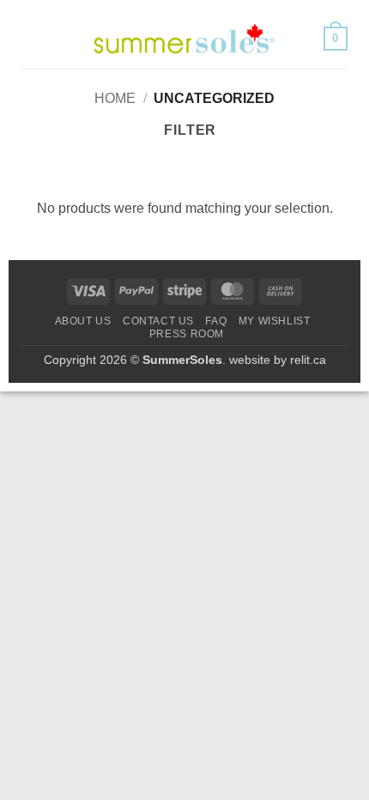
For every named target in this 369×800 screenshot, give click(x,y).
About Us (83, 321)
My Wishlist (275, 321)
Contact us (158, 321)
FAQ (216, 321)
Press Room (186, 334)
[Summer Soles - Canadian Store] (184, 38)
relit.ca (308, 360)
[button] (31, 38)
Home (115, 98)
